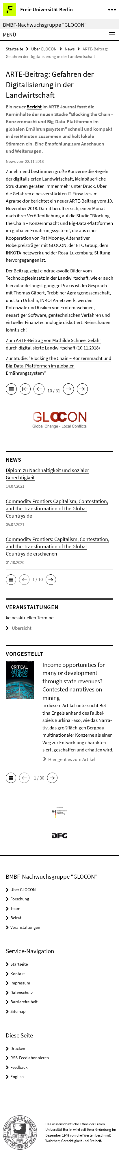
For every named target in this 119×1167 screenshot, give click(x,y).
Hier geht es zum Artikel (71, 759)
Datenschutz (21, 992)
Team (15, 908)
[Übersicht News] (11, 390)
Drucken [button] (17, 1048)
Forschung (19, 899)
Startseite (14, 49)
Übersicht (21, 628)
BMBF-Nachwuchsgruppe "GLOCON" (45, 24)
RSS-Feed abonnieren (29, 1057)
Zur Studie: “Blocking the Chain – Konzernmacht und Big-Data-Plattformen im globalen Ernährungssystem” (58, 365)
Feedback (18, 1067)
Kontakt (17, 973)
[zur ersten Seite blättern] (25, 390)
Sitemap (17, 1011)
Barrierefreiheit (24, 1001)
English (17, 1076)
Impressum (20, 983)
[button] (11, 579)
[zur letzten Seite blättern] (82, 390)
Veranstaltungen (25, 927)
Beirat (15, 917)
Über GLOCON (44, 49)
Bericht (34, 106)
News (70, 49)
